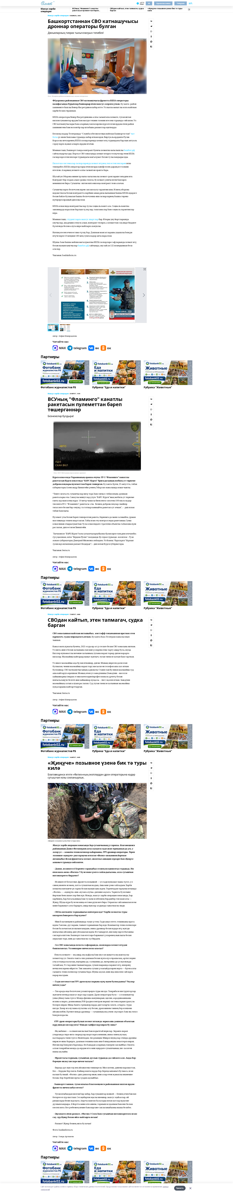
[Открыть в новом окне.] (59, 348)
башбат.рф (129, 150)
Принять (180, 1188)
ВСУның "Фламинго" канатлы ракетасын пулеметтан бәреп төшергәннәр (85, 10)
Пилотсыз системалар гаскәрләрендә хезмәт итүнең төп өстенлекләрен (89, 163)
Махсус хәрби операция (48, 10)
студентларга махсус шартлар (82, 219)
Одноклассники (163, 3)
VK (149, 3)
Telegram (181, 3)
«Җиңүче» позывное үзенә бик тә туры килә (165, 10)
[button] (144, 295)
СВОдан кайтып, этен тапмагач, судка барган (127, 10)
